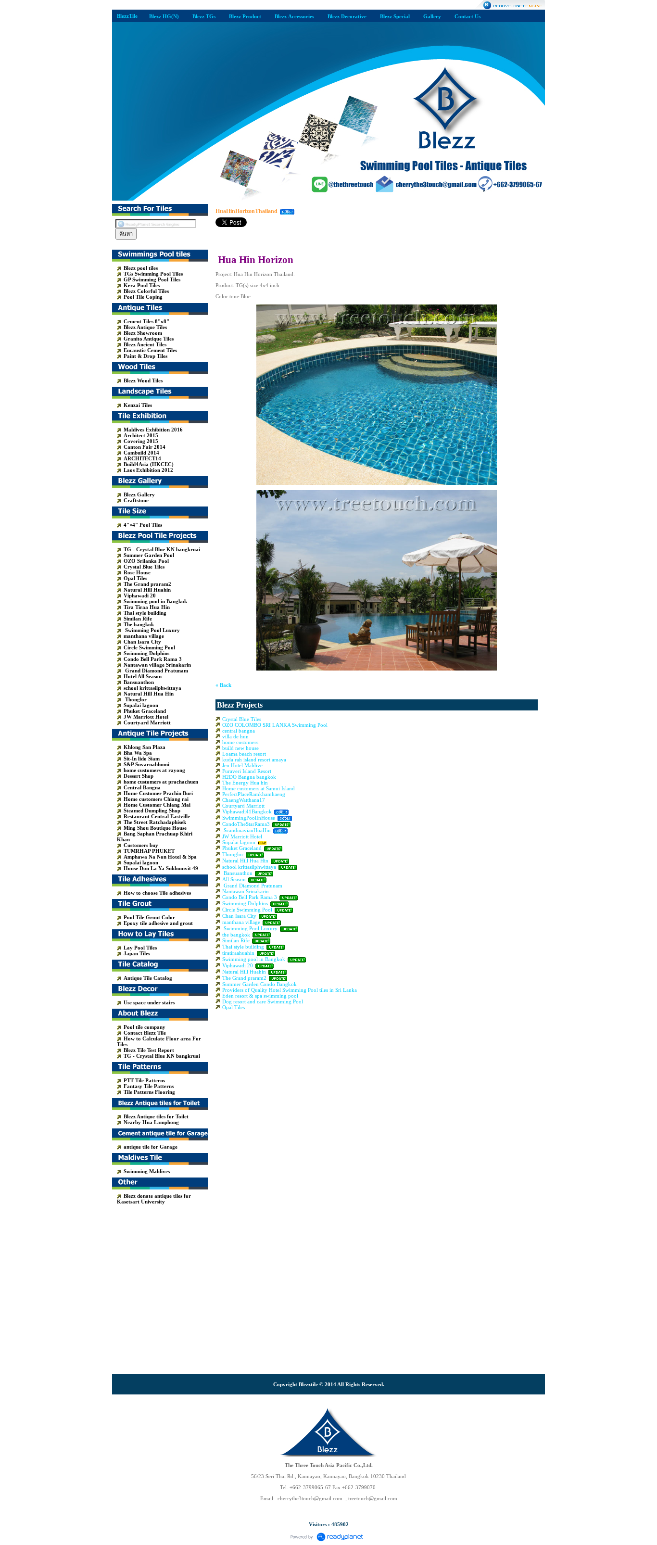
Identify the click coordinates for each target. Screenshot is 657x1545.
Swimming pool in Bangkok (253, 959)
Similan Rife (236, 940)
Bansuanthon (237, 873)
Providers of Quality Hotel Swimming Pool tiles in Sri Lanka (289, 990)
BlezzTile (127, 16)
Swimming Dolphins (245, 903)
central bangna (238, 731)
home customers (240, 742)
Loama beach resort (244, 754)
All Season (234, 879)
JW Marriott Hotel (242, 836)
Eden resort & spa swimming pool (260, 996)
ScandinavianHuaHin (247, 830)
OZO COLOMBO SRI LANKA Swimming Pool (275, 725)
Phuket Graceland (242, 848)
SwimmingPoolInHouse (248, 818)
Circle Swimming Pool (247, 909)
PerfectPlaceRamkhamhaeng (253, 794)
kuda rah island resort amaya (254, 759)
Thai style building (243, 947)
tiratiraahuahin (238, 953)
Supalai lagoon (238, 842)
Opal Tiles (233, 1007)
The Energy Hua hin (245, 782)
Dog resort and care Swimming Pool (262, 1001)
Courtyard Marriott (243, 806)
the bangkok (236, 934)
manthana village (241, 922)
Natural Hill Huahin (244, 972)
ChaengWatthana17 (243, 800)
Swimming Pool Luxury (250, 928)
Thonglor (232, 854)
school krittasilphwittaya (249, 867)
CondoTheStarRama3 (246, 824)
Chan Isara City (239, 916)
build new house (240, 748)
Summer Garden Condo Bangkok (259, 984)
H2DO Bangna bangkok (249, 777)
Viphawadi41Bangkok (247, 811)
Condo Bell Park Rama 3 (249, 897)
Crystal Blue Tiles (241, 719)
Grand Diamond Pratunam (252, 885)
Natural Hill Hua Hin (245, 860)
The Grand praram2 (244, 978)
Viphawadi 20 (237, 965)
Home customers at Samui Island (258, 788)
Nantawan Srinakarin (245, 891)
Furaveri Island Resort (246, 771)
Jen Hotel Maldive (242, 765)
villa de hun (235, 736)
